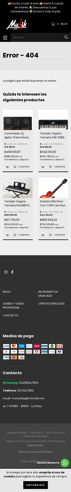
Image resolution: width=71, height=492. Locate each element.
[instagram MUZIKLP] (6, 272)
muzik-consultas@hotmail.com (24, 398)
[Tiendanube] (35, 462)
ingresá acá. (35, 445)
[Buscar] (66, 37)
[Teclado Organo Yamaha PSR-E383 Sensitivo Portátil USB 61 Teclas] (43, 167)
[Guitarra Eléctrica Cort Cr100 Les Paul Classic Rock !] (43, 235)
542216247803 (28, 383)
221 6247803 (25, 390)
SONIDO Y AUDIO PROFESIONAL (13, 305)
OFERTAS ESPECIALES (51, 303)
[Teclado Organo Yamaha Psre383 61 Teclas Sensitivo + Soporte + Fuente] (8, 235)
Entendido (36, 485)
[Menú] (5, 37)
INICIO (7, 292)
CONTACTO (10, 315)
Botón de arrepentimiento (36, 451)
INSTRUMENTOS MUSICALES (48, 294)
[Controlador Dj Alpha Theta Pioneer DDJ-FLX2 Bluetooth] (8, 167)
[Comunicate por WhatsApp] (53, 463)
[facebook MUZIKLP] (12, 272)
